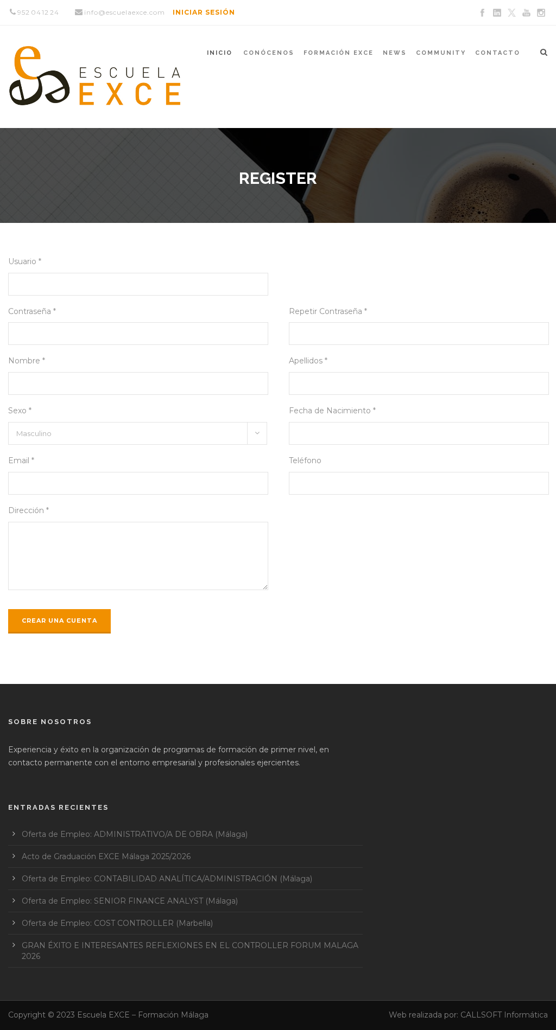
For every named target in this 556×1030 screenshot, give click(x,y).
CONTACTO (497, 52)
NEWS (395, 52)
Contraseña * (32, 311)
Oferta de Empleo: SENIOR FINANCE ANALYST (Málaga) (130, 901)
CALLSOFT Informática (504, 1015)
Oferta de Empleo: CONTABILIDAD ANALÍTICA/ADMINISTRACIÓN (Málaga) (167, 879)
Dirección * (28, 510)
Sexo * (19, 410)
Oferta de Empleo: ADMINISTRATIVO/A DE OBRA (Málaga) (135, 834)
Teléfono (305, 460)
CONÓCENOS (268, 52)
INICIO (219, 52)
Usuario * (24, 261)
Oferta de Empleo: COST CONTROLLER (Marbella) (117, 923)
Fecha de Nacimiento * (332, 410)
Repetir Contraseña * (328, 311)
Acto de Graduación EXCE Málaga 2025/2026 (106, 856)
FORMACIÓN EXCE (339, 52)
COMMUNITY (441, 52)
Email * (21, 460)
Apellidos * (308, 361)
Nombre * (26, 361)
